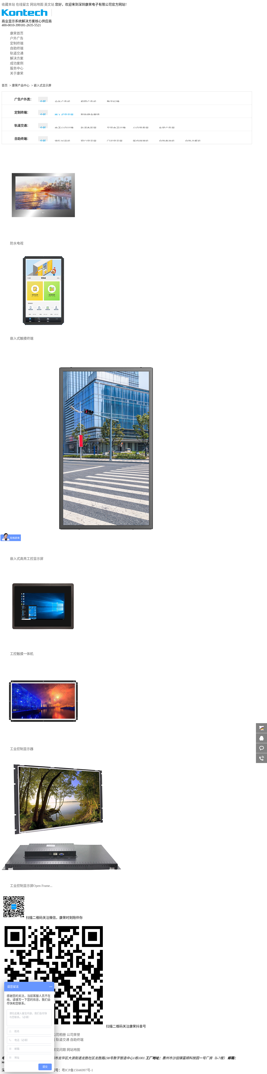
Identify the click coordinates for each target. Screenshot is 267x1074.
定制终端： (22, 112)
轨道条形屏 (88, 128)
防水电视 (16, 243)
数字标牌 (113, 102)
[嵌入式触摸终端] (43, 331)
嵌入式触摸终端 (21, 338)
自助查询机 (167, 141)
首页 (5, 85)
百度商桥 (261, 728)
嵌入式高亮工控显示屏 (26, 558)
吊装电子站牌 (116, 128)
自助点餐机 (193, 141)
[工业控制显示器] (43, 741)
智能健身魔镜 (90, 115)
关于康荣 (16, 73)
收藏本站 (8, 4)
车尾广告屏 (167, 128)
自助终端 (16, 48)
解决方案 (16, 58)
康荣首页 (16, 33)
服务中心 (16, 68)
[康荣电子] (27, 15)
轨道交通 (16, 53)
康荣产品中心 (20, 85)
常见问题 (59, 1049)
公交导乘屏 (141, 128)
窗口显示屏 (88, 141)
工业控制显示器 (21, 749)
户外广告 (16, 38)
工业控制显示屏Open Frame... (31, 886)
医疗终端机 (141, 141)
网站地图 (36, 4)
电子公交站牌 (64, 128)
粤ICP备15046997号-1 (77, 1070)
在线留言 (22, 4)
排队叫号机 (62, 141)
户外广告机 (62, 102)
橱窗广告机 (88, 102)
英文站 (49, 4)
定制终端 (16, 43)
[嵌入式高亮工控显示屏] (106, 551)
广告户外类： (23, 99)
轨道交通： (22, 125)
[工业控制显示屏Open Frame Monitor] (64, 878)
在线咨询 (261, 738)
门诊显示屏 (114, 141)
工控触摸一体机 (21, 654)
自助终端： (22, 138)
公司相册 (59, 1034)
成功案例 (16, 63)
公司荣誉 (73, 1034)
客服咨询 (261, 748)
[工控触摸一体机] (43, 646)
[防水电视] (43, 236)
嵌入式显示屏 (42, 85)
